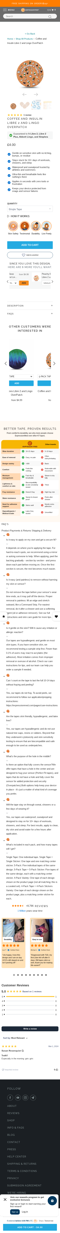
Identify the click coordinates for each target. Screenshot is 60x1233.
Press (11, 1149)
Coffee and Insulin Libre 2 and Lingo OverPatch (24, 123)
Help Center (16, 1156)
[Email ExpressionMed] (33, 1098)
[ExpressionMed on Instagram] (26, 1098)
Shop (11, 1120)
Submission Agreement (24, 1185)
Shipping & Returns (21, 1163)
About (12, 1106)
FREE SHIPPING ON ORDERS (30, 3)
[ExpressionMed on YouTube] (18, 1098)
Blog (11, 1134)
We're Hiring (16, 1192)
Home (10, 39)
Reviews (13, 1113)
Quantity (12, 203)
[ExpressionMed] (30, 10)
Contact (13, 1142)
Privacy (13, 1178)
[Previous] (24, 94)
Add (44, 283)
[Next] (35, 94)
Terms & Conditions (22, 1171)
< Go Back (30, 33)
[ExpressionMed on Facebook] (10, 1098)
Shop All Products (24, 39)
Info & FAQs (15, 1127)
